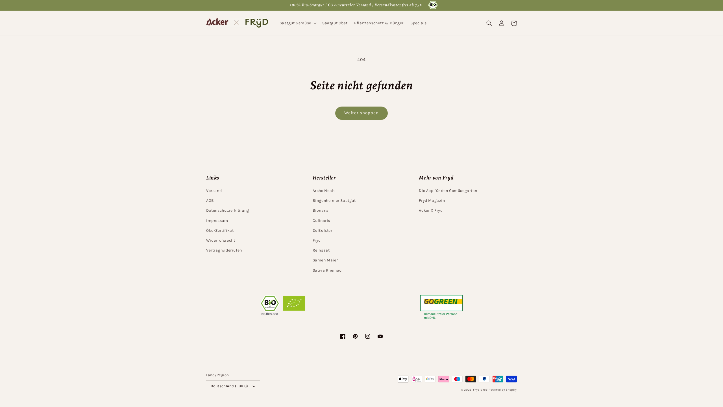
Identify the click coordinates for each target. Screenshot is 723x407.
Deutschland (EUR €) (229, 386)
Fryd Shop (480, 389)
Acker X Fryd (431, 210)
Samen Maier (325, 260)
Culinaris (321, 220)
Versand (214, 190)
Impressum (217, 220)
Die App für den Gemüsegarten (448, 190)
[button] (297, 23)
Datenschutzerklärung (227, 210)
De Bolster (322, 230)
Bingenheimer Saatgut (334, 200)
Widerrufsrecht (220, 240)
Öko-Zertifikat (220, 230)
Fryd (317, 240)
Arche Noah (324, 190)
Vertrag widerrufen (224, 250)
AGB (210, 200)
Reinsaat (321, 250)
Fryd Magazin (432, 200)
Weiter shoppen (361, 112)
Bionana (321, 210)
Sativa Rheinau (327, 270)
